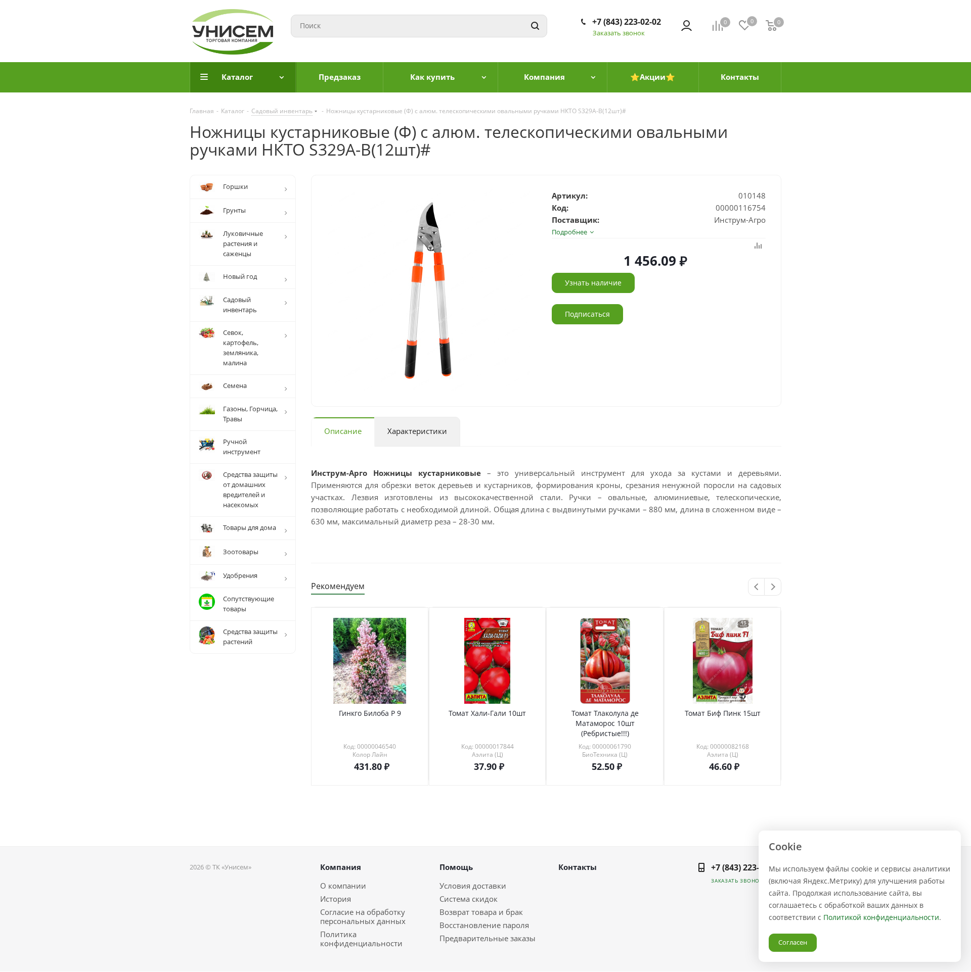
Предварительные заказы (487, 938)
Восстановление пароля (484, 925)
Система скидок (468, 899)
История (335, 899)
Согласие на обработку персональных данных (363, 916)
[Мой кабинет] (686, 26)
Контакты (577, 867)
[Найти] (535, 26)
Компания (340, 867)
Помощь (456, 867)
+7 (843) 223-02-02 (626, 21)
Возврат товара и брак (481, 912)
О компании (343, 886)
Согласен (792, 942)
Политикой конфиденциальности (881, 917)
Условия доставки (472, 886)
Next (773, 587)
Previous (756, 587)
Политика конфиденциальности (361, 938)
